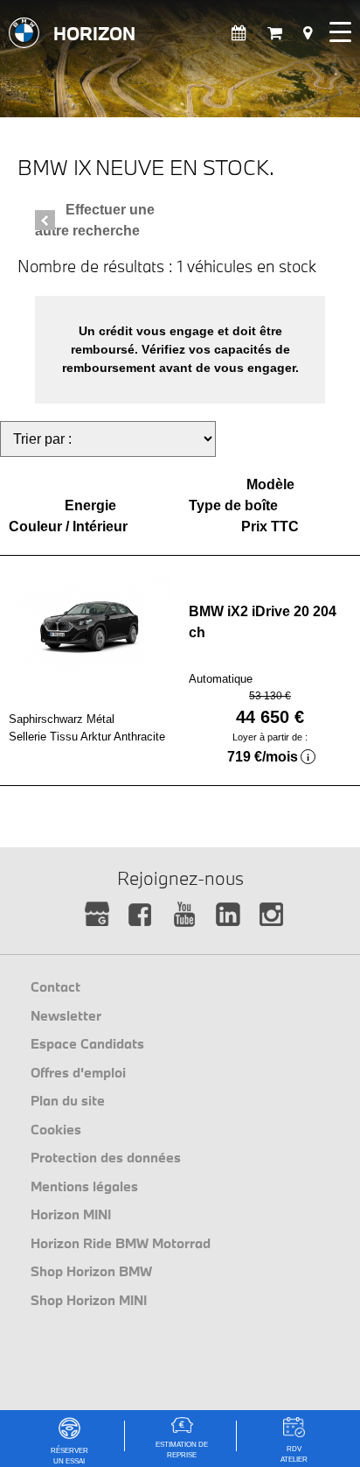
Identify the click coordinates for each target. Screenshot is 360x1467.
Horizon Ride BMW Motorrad (121, 1243)
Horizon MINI (71, 1214)
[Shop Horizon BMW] (274, 34)
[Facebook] (141, 915)
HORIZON (94, 33)
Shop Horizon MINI (89, 1300)
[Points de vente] (307, 34)
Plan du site (68, 1100)
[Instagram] (272, 915)
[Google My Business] (97, 915)
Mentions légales (84, 1186)
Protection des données (106, 1157)
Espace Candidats (87, 1043)
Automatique (221, 678)
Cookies (56, 1129)
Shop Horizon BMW (91, 1271)
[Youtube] (185, 915)
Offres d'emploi (78, 1072)
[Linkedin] (228, 915)
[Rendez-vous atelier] (239, 34)
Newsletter (66, 1015)
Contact (55, 986)
